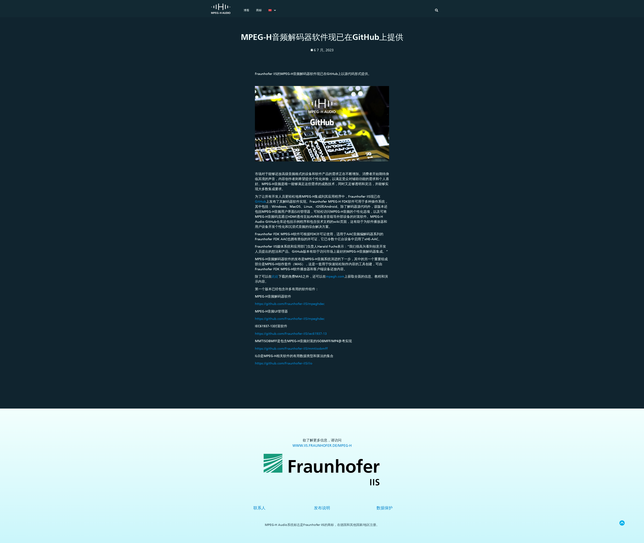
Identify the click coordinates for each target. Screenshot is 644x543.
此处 (275, 276)
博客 (246, 10)
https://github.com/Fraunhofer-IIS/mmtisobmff (291, 349)
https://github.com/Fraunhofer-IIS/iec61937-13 (291, 334)
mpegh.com (335, 276)
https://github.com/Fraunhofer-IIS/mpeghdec (290, 304)
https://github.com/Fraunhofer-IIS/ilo (283, 363)
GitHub (260, 201)
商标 (259, 10)
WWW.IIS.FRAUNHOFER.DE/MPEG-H (322, 445)
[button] (436, 10)
